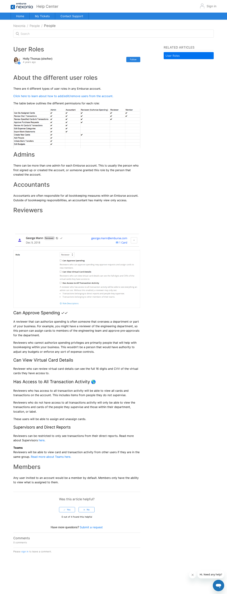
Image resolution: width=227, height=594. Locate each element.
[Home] (23, 6)
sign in (25, 551)
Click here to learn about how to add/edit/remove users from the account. (63, 96)
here (42, 440)
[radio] (67, 509)
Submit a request (91, 527)
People (35, 26)
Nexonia (19, 26)
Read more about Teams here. (51, 456)
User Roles (172, 55)
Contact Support (71, 16)
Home (20, 16)
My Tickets (42, 16)
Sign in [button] (211, 6)
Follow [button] (133, 59)
